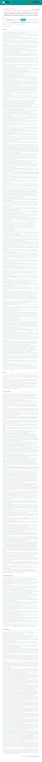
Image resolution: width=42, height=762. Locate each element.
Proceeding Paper (18, 24)
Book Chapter (13, 24)
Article (7, 24)
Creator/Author (18, 22)
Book (9, 24)
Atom (30, 19)
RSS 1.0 (34, 19)
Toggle (2, 2)
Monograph (24, 24)
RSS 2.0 (38, 19)
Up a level (5, 17)
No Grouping (28, 22)
